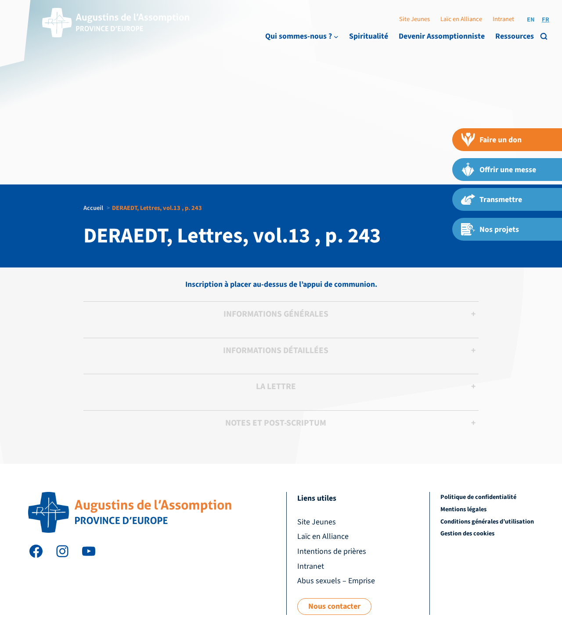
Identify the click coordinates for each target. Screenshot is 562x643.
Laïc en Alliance (461, 19)
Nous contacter (334, 606)
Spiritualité (368, 36)
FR (545, 19)
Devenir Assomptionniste (442, 36)
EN (531, 19)
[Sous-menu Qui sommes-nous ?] (336, 36)
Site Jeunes (414, 19)
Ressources (514, 36)
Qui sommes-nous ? (298, 36)
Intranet (503, 19)
